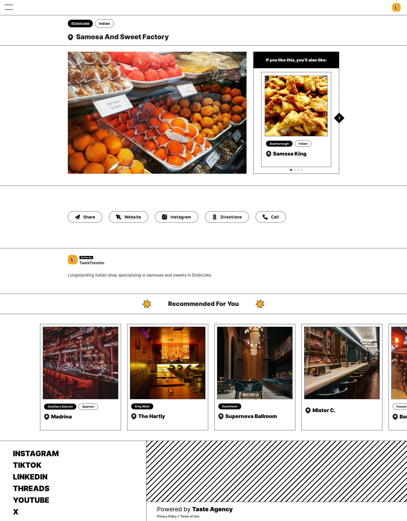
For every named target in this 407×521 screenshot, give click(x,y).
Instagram (36, 453)
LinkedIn (30, 476)
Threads (31, 488)
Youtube (31, 500)
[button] (339, 118)
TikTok (27, 465)
